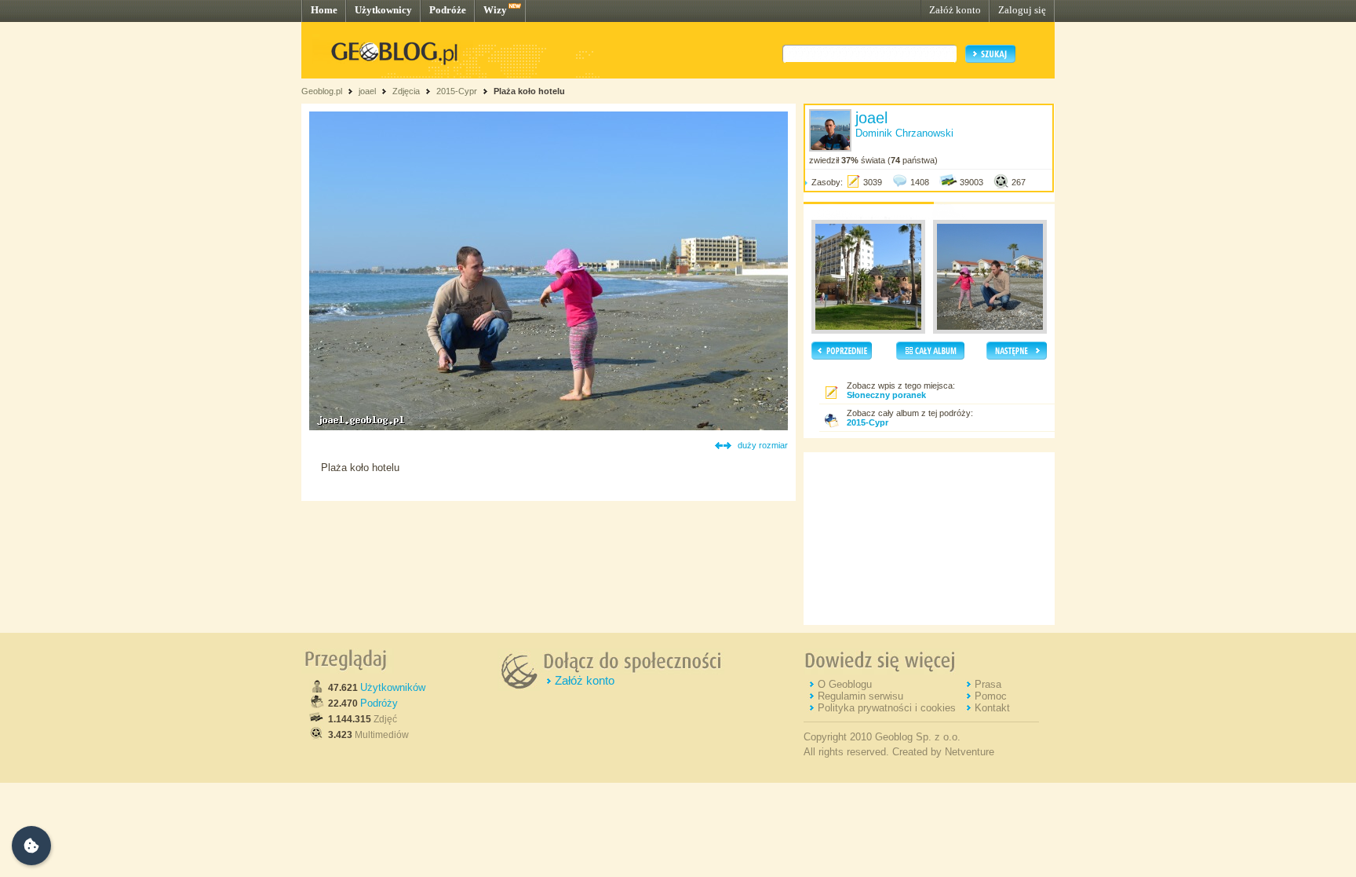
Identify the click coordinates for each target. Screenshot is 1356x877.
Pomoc (991, 696)
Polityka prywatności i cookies (887, 708)
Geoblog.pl (321, 91)
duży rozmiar (763, 445)
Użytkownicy (383, 10)
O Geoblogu (845, 684)
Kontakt (992, 708)
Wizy (495, 10)
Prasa (988, 684)
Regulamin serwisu (860, 696)
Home (324, 10)
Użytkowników (392, 687)
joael (367, 91)
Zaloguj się (1022, 10)
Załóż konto (955, 10)
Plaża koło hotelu (529, 91)
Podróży (379, 703)
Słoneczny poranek (886, 395)
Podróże (447, 10)
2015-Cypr (456, 91)
